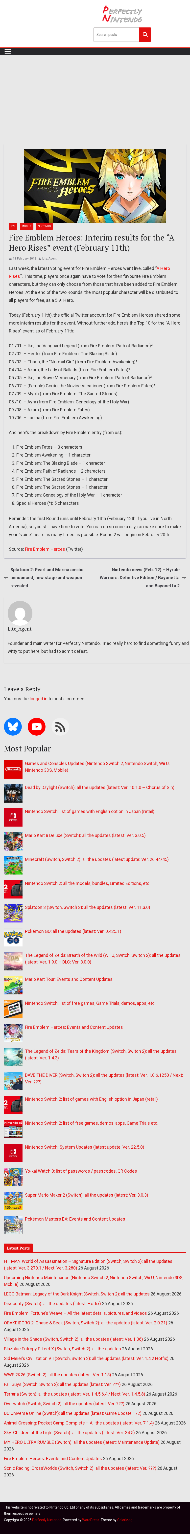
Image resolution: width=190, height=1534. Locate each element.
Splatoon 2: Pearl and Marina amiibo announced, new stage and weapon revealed (47, 577)
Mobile (26, 226)
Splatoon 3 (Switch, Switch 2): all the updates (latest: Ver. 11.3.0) (87, 907)
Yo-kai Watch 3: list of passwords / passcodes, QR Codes (81, 1171)
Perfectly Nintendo (46, 1520)
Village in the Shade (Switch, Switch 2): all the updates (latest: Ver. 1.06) (73, 1339)
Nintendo (44, 226)
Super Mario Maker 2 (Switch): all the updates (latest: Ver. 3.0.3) (86, 1195)
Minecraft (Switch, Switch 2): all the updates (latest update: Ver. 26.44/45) (97, 859)
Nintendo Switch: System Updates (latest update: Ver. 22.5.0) (84, 1147)
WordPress (90, 1520)
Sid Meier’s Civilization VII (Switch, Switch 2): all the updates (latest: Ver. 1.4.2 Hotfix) (86, 1358)
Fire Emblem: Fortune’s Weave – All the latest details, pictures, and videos (75, 1313)
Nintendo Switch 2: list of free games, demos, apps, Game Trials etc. (91, 1123)
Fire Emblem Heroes (45, 549)
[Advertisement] (95, 92)
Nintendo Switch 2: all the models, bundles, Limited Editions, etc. (87, 883)
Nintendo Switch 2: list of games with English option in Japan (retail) (91, 1099)
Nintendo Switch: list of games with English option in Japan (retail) (89, 811)
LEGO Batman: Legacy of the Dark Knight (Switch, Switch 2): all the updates (77, 1293)
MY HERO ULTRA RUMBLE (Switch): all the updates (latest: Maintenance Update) (82, 1442)
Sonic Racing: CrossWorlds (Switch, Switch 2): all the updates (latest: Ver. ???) (80, 1468)
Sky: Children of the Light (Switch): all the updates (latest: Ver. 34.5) (69, 1432)
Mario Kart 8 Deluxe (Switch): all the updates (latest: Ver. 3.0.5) (85, 835)
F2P (13, 226)
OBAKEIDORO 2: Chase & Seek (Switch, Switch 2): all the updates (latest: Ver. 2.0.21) (85, 1322)
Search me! (145, 34)
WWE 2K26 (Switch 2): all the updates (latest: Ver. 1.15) (57, 1374)
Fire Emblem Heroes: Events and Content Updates (74, 1027)
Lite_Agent (49, 258)
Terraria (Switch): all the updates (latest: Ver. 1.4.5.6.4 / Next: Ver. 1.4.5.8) (74, 1394)
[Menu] (7, 51)
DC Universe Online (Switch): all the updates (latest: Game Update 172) (73, 1413)
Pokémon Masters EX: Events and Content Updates (75, 1219)
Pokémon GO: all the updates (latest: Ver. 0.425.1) (73, 931)
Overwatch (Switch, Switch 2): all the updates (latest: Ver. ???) (64, 1403)
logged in (39, 698)
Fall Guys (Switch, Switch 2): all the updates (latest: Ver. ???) (62, 1384)
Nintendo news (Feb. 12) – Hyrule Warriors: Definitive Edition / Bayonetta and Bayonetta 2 (140, 577)
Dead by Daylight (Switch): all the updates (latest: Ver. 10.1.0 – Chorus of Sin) (99, 787)
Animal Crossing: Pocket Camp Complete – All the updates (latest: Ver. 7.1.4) (79, 1422)
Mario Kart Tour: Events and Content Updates (69, 979)
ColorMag (124, 1520)
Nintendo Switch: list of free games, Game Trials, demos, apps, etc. (90, 1003)
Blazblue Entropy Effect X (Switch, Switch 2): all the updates (62, 1348)
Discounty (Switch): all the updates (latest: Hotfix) (52, 1303)
